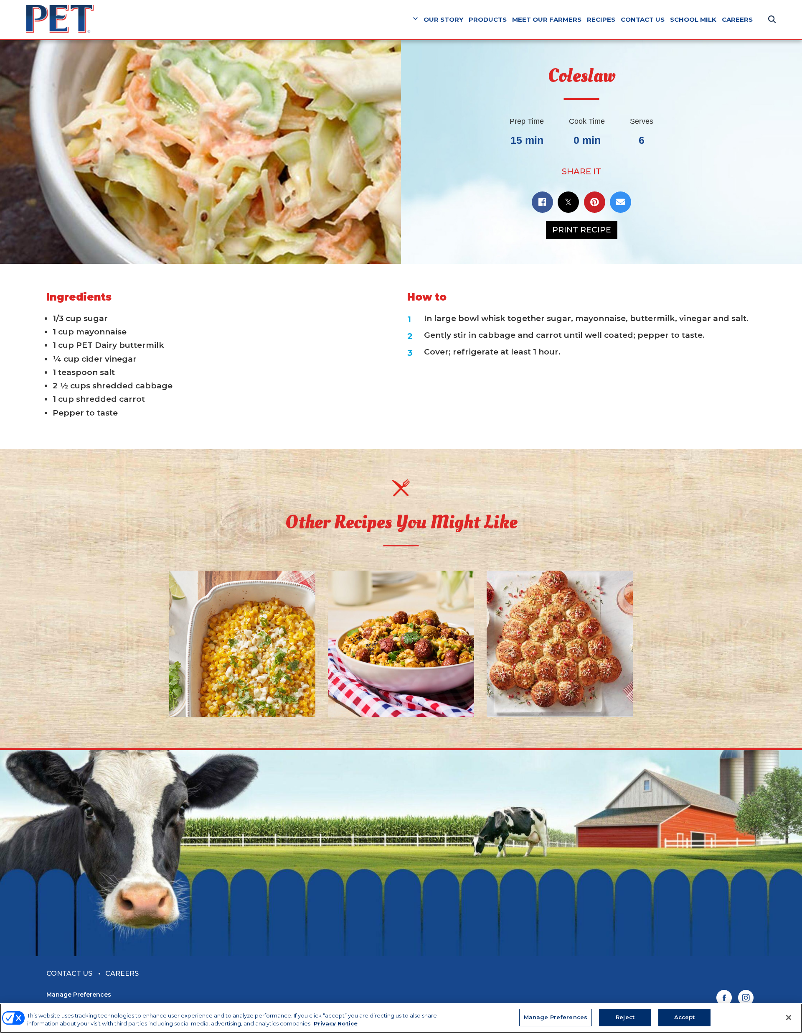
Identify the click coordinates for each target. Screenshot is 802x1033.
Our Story (443, 19)
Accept (684, 1017)
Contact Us (643, 19)
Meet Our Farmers (546, 19)
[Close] (788, 1017)
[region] (401, 1018)
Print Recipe (581, 230)
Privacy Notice (336, 1023)
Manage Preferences (78, 994)
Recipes (601, 19)
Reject (625, 1017)
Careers (737, 19)
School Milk (693, 19)
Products (488, 19)
